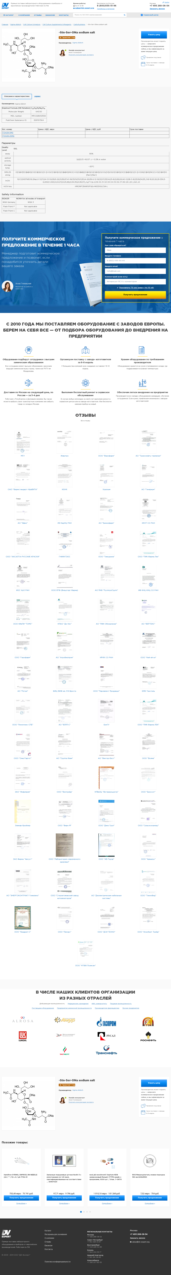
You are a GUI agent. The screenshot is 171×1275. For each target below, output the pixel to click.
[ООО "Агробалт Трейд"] (148, 918)
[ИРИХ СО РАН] (106, 643)
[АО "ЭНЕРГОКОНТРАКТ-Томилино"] (23, 881)
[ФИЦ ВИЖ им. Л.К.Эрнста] (64, 677)
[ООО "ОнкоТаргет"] (23, 744)
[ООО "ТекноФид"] (148, 881)
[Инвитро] (64, 441)
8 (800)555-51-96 (106, 6)
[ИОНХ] (64, 475)
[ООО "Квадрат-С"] (23, 918)
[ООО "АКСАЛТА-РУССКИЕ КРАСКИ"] (23, 542)
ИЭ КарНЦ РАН (65, 523)
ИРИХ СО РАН (106, 657)
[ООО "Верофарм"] (106, 441)
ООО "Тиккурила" (106, 556)
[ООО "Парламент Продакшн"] (106, 677)
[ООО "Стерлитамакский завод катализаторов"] (64, 881)
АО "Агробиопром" (64, 657)
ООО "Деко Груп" (106, 825)
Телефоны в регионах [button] (105, 9)
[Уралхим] (106, 475)
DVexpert (6, 1233)
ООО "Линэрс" (64, 932)
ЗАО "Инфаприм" (22, 792)
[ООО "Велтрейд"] (64, 778)
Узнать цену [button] (154, 35)
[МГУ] (23, 441)
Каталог (48, 1230)
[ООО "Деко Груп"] (106, 811)
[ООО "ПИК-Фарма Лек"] (148, 542)
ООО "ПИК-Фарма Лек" (148, 556)
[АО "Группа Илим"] (64, 744)
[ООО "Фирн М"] (64, 811)
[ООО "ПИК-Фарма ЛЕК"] (148, 710)
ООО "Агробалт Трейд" (148, 932)
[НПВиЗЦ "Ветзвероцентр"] (106, 778)
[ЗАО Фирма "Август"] (23, 845)
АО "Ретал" (22, 691)
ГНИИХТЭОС (64, 556)
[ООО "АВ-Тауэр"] (106, 845)
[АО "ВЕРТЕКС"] (148, 610)
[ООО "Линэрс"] (64, 918)
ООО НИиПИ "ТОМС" (22, 624)
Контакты (64, 15)
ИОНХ (64, 489)
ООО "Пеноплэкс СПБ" (22, 725)
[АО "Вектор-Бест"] (106, 744)
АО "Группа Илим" (64, 758)
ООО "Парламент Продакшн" (106, 691)
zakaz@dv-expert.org (84, 8)
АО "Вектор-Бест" (106, 758)
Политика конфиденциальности (57, 1261)
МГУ (23, 456)
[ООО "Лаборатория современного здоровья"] (64, 845)
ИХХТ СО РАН (148, 523)
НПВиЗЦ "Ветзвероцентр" (106, 792)
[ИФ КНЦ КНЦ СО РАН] (148, 576)
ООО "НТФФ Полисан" (85, 965)
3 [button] (87, 1211)
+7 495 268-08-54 (159, 6)
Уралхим (106, 489)
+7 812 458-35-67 (94, 1242)
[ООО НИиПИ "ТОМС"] (23, 610)
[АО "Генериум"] (148, 475)
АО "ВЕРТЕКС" (148, 624)
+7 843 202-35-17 (94, 1252)
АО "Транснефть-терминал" (148, 456)
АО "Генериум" (148, 489)
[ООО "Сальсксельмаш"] (148, 811)
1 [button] (81, 1211)
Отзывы (38, 15)
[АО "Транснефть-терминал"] (148, 441)
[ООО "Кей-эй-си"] (148, 643)
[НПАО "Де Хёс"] (64, 610)
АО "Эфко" (23, 523)
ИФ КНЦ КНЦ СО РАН (148, 590)
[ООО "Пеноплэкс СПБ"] (23, 710)
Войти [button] (167, 2)
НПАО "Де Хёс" (65, 624)
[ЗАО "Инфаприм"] (23, 778)
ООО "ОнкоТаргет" (23, 758)
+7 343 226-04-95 (94, 1247)
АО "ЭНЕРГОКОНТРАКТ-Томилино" (22, 895)
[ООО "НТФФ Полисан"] (85, 951)
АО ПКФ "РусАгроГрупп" (106, 590)
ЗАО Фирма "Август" (22, 859)
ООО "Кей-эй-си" (148, 657)
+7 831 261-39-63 (94, 1257)
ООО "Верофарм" (106, 456)
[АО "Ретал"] (23, 677)
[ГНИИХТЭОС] (64, 542)
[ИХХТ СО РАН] (148, 509)
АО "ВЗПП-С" (65, 725)
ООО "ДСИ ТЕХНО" (106, 932)
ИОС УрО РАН (22, 590)
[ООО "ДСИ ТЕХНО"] (106, 918)
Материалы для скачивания (56, 1234)
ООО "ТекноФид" (148, 895)
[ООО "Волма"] (148, 744)
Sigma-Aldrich (77, 42)
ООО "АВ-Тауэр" (106, 859)
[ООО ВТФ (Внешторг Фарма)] (64, 576)
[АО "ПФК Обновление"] (106, 610)
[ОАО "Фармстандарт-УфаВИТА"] (23, 475)
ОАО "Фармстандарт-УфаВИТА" (23, 489)
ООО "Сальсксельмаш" (148, 825)
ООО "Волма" (148, 758)
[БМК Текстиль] (148, 677)
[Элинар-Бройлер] (23, 811)
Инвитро (65, 456)
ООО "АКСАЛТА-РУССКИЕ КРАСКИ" (23, 556)
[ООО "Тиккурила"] (106, 542)
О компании (24, 15)
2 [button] (84, 1211)
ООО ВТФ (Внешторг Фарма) (64, 590)
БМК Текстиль (148, 691)
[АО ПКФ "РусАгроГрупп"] (106, 576)
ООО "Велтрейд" (64, 792)
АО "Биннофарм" (106, 523)
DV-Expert (5, 6)
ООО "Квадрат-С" (22, 932)
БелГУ (106, 725)
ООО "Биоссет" (148, 792)
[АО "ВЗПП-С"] (64, 710)
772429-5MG (7, 133)
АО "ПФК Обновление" (106, 624)
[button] (81, 55)
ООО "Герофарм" (23, 657)
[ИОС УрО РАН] (23, 576)
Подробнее (20, 1203)
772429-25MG (8, 136)
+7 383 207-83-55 (94, 1262)
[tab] (17, 96)
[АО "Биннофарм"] (106, 509)
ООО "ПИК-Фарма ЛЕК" (148, 725)
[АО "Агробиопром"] (64, 643)
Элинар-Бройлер (22, 825)
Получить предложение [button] (21, 1198)
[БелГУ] (106, 710)
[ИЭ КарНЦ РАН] (64, 509)
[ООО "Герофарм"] (23, 643)
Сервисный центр (151, 15)
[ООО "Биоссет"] (148, 778)
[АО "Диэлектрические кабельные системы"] (106, 881)
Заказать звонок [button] (157, 9)
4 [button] (90, 1211)
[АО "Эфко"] (23, 509)
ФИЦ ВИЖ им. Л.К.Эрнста (64, 691)
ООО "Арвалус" (148, 859)
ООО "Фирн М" (64, 825)
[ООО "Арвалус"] (148, 845)
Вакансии (50, 15)
